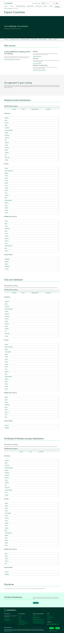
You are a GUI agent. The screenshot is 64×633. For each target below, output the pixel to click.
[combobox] (50, 3)
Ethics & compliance (22, 624)
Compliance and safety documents (38, 619)
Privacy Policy (9, 631)
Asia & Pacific (48, 109)
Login (33, 3)
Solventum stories (36, 615)
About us (20, 615)
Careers (39, 3)
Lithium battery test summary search (38, 622)
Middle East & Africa (35, 109)
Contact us (49, 615)
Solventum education (36, 617)
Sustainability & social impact (23, 622)
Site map (48, 619)
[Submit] (54, 3)
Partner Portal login (50, 617)
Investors (35, 3)
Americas (14, 109)
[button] (53, 631)
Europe (23, 109)
